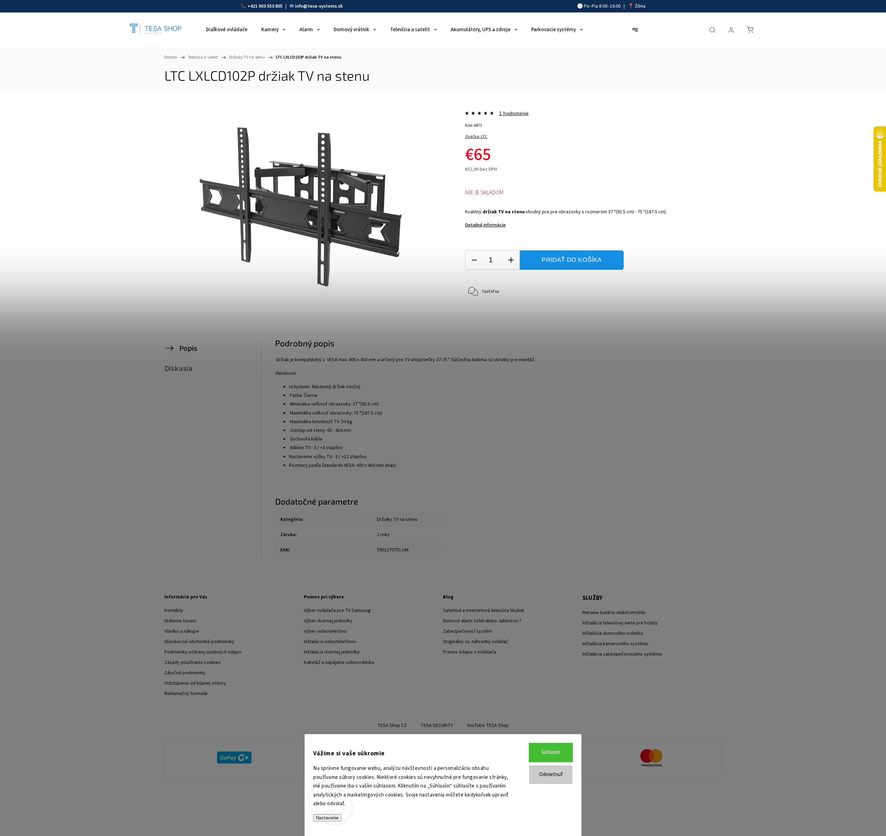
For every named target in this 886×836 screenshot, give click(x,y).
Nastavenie (327, 817)
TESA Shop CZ (392, 725)
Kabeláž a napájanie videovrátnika (339, 662)
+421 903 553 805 (264, 6)
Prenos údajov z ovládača (469, 652)
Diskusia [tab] (178, 368)
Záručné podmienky (185, 672)
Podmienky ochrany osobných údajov (203, 652)
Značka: (476, 137)
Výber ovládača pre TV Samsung (337, 610)
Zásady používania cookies (192, 662)
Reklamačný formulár (186, 693)
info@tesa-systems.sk (319, 6)
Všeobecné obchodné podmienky (199, 641)
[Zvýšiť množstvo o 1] (510, 260)
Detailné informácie (485, 225)
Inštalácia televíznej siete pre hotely (620, 623)
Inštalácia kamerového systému (615, 643)
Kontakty (173, 610)
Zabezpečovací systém (467, 631)
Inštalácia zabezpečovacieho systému (622, 654)
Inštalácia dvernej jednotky (332, 652)
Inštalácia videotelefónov (330, 641)
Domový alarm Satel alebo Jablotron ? (482, 620)
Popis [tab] (188, 348)
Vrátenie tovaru (180, 620)
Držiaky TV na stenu (397, 519)
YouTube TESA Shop (488, 725)
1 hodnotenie (513, 113)
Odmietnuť (551, 774)
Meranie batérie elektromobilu (613, 612)
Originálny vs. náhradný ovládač (475, 641)
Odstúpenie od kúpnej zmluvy (195, 683)
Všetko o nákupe (181, 631)
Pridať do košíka (572, 259)
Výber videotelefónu (325, 631)
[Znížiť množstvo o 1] (474, 260)
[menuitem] (226, 29)
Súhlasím (550, 752)
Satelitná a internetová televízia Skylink (483, 610)
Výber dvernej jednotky (328, 620)
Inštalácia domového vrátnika (612, 633)
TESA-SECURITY (437, 725)
